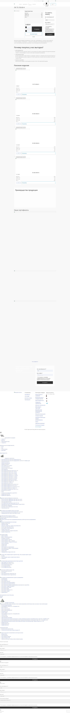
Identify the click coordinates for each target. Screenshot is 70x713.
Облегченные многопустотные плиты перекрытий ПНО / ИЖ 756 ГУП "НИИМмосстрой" (15, 460)
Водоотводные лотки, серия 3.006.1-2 (7, 562)
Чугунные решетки (4, 592)
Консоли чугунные (4, 449)
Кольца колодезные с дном (6, 539)
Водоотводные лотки (39, 400)
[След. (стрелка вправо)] (1, 712)
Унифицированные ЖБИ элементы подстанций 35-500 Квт (10, 513)
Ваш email (1, 652)
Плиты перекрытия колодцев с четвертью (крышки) (9, 548)
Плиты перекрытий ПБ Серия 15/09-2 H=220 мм (9, 473)
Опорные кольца (4, 544)
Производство (27, 399)
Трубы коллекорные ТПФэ (5, 637)
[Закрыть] (1, 432)
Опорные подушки (4, 612)
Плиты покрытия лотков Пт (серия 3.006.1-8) (8, 574)
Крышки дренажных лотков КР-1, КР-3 (7, 563)
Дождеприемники (4, 578)
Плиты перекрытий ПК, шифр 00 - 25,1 (7, 481)
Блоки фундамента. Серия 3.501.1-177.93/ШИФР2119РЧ (10, 606)
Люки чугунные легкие (5, 581)
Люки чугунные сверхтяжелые (6, 587)
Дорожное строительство (40, 405)
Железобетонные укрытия (40, 414)
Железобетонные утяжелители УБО (7, 628)
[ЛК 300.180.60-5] (22, 99)
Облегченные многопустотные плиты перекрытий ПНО (11, 459)
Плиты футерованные (5, 549)
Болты (2, 446)
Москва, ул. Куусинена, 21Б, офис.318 (51, 401)
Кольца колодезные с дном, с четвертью (8, 540)
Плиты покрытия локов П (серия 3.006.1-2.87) (8, 573)
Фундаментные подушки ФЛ (5, 495)
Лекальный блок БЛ (4, 611)
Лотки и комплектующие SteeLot (6, 564)
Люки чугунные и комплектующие (7, 528)
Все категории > (38, 426)
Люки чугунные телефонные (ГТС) (6, 589)
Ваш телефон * (48, 22)
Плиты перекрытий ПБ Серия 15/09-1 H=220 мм (9, 471)
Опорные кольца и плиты (5, 529)
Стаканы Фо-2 (3, 442)
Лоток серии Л (3, 572)
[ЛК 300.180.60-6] (22, 129)
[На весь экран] (1, 711)
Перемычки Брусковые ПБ (5, 463)
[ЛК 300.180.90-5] (22, 158)
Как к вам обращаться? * (41, 369)
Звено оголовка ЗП (4, 607)
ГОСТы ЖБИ (27, 396)
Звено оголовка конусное (5, 608)
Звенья (36, 421)
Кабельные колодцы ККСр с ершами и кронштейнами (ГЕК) (11, 525)
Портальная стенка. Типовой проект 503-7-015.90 (9, 506)
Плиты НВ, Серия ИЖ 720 (5, 466)
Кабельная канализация (39, 423)
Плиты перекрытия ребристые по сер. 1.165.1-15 (9, 485)
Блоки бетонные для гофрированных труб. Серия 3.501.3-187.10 (11, 500)
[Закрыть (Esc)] (3, 711)
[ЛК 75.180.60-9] (22, 70)
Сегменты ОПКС (4, 550)
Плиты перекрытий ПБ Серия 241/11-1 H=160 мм (9, 474)
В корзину (36, 29)
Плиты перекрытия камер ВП (6, 636)
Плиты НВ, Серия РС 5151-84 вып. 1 (7, 468)
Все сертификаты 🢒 (35, 361)
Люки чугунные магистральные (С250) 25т (8, 583)
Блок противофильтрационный (6, 605)
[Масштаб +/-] (0, 711)
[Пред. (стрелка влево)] (0, 712)
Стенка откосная (4, 615)
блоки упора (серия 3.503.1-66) (6, 501)
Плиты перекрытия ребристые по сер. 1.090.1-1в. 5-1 (9, 484)
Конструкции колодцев (39, 425)
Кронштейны (3, 450)
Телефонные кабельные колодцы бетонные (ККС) (9, 530)
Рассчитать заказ (53, 4)
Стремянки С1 (3, 558)
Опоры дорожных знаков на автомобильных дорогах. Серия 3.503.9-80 (12, 504)
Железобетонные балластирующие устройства (38, 411)
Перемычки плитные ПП (5, 464)
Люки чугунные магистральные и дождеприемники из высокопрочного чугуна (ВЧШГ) (15, 584)
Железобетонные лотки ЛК (20, 68)
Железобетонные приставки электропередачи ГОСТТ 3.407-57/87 (12, 511)
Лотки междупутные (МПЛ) (5, 565)
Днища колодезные (4, 535)
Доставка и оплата (28, 398)
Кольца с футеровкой (4, 543)
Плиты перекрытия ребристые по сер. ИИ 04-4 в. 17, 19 (10, 486)
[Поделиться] (2, 711)
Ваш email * (2, 694)
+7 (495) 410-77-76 (50, 395)
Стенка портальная (4, 616)
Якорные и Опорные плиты (5, 531)
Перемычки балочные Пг (5, 461)
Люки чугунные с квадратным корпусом (7, 586)
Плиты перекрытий (4, 469)
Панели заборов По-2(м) (5, 441)
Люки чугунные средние (5, 588)
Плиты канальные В (4, 635)
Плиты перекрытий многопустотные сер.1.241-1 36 (9, 470)
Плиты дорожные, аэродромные (6, 505)
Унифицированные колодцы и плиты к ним (8, 551)
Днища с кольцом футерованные (6, 537)
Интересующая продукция (4, 698)
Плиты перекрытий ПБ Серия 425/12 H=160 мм (8, 479)
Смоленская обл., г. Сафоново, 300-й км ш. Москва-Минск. (51, 398)
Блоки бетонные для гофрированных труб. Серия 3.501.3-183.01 (11, 499)
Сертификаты (27, 394)
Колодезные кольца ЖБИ (5, 538)
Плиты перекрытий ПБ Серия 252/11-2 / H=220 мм (9, 475)
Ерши (2, 447)
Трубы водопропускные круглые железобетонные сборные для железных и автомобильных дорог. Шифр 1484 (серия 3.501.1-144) (22, 621)
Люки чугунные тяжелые (5, 591)
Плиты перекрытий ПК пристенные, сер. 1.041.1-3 (9, 480)
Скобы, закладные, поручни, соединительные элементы (10, 557)
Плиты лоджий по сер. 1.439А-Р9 (6, 465)
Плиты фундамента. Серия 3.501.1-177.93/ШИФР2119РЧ (10, 613)
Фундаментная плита (4, 622)
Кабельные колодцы (4, 524)
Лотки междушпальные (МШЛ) (6, 567)
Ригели (2, 491)
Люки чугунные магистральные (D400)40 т (8, 582)
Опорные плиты (4, 545)
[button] (33, 34)
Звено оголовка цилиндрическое (6, 610)
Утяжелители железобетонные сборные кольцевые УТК (10, 630)
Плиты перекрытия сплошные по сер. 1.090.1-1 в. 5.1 (9, 489)
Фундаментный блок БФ (5, 623)
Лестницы (3, 555)
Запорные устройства (5, 523)
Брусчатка (3, 440)
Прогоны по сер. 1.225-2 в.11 (6, 490)
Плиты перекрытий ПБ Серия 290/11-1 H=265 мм (9, 476)
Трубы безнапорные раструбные (6, 617)
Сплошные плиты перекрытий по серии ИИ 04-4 (9, 492)
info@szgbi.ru (49, 396)
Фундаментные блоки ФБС (5, 494)
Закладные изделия (39, 415)
